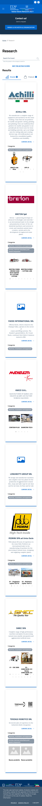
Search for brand (8, 58)
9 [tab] (33, 169)
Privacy (14, 802)
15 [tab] (28, 677)
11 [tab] (23, 172)
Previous (6, 161)
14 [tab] (25, 677)
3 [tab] (16, 169)
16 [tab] (31, 677)
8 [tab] (31, 169)
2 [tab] (13, 169)
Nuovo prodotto (14, 760)
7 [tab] (28, 169)
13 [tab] (22, 677)
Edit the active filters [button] (21, 66)
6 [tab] (25, 169)
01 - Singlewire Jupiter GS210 (14, 582)
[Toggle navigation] (3, 9)
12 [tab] (19, 677)
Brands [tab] (13, 77)
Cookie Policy (23, 802)
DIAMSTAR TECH (26, 427)
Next (36, 161)
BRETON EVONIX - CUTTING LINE (26, 270)
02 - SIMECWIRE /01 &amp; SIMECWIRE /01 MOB (26, 670)
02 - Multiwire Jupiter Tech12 (27, 582)
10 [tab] (20, 172)
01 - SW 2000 (14, 667)
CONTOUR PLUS (14, 427)
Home (4, 40)
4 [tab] (19, 169)
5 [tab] (22, 169)
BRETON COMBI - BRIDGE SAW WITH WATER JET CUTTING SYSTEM (14, 272)
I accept (36, 802)
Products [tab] (32, 77)
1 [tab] (10, 169)
